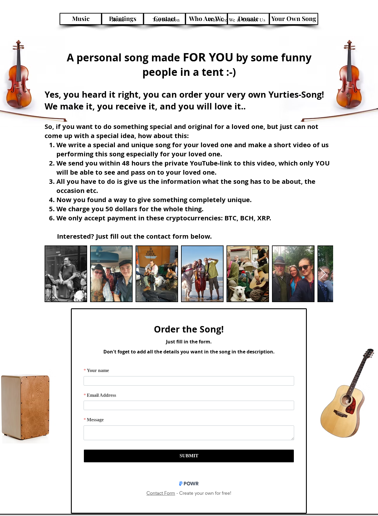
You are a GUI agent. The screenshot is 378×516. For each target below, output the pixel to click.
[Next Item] (323, 274)
